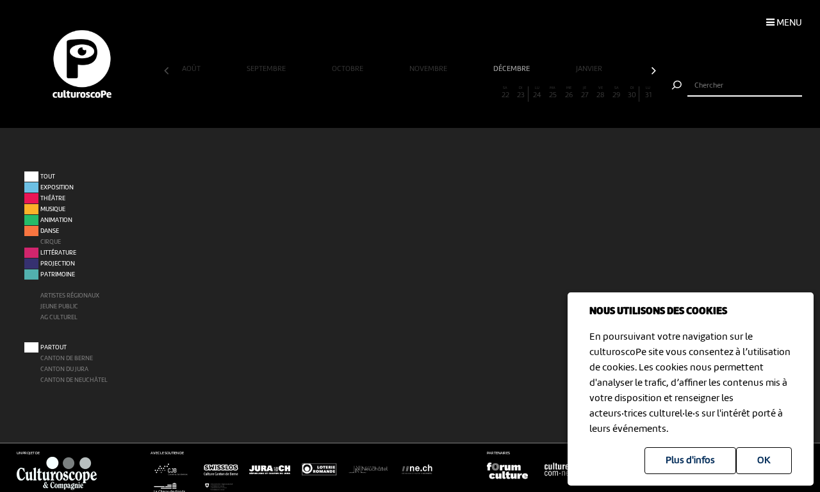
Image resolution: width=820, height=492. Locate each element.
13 (362, 92)
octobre (348, 69)
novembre (429, 69)
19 (457, 92)
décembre (512, 69)
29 (616, 92)
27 (585, 92)
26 (569, 92)
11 (331, 92)
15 (394, 92)
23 (521, 92)
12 (346, 92)
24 (537, 92)
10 (314, 92)
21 (489, 92)
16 (410, 92)
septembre (267, 69)
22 (505, 92)
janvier (590, 69)
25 (553, 92)
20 (474, 92)
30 (632, 92)
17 (426, 92)
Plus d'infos (690, 461)
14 (378, 92)
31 (648, 92)
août (192, 69)
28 (600, 92)
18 (441, 92)
